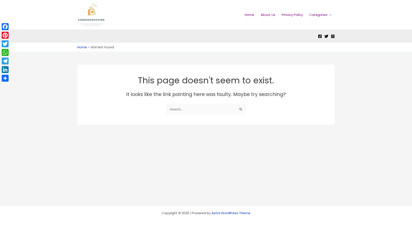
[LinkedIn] (5, 69)
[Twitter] (326, 36)
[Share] (5, 78)
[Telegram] (5, 61)
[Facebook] (320, 36)
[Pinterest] (5, 35)
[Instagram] (333, 36)
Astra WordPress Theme (231, 213)
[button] (329, 14)
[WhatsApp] (5, 52)
